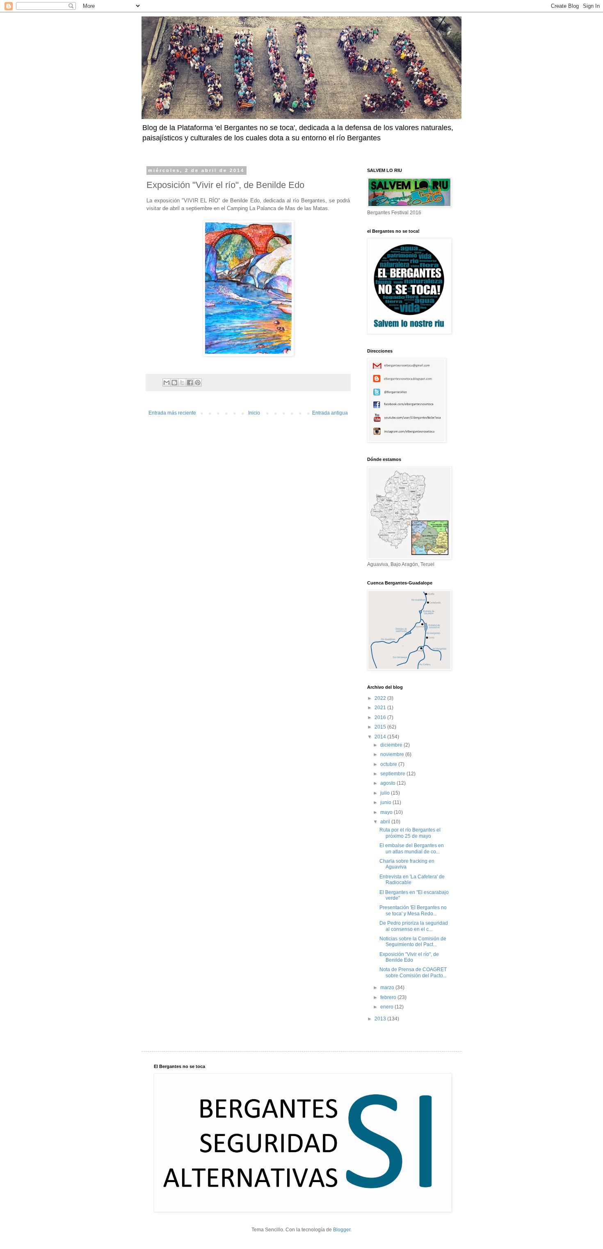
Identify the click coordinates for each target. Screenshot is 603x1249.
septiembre (393, 774)
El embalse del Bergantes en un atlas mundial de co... (411, 848)
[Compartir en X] (182, 382)
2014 (381, 737)
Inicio (254, 413)
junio (386, 802)
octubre (389, 764)
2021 (381, 707)
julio (385, 793)
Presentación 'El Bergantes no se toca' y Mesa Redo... (413, 910)
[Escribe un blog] (174, 382)
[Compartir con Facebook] (190, 382)
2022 (381, 698)
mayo (387, 812)
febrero (388, 997)
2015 (381, 727)
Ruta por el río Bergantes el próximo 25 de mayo (410, 833)
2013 (381, 1019)
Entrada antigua (330, 413)
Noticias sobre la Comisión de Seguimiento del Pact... (412, 941)
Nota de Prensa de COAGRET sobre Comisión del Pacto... (413, 972)
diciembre (392, 745)
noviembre (392, 754)
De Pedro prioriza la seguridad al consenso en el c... (413, 926)
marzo (387, 987)
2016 (381, 717)
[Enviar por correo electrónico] (166, 382)
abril (385, 822)
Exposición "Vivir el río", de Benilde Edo (409, 957)
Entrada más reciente (172, 413)
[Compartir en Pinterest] (198, 382)
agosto (388, 783)
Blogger (341, 1230)
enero (387, 1007)
